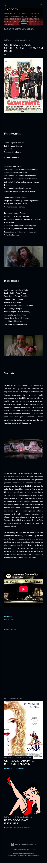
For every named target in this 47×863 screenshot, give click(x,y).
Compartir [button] (8, 616)
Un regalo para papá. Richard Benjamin (19, 762)
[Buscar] (41, 4)
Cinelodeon (12, 9)
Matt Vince (31, 849)
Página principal (12, 29)
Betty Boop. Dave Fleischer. (16, 822)
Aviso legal (28, 29)
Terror (11, 620)
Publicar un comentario (22, 828)
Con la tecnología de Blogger (25, 844)
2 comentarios (19, 768)
